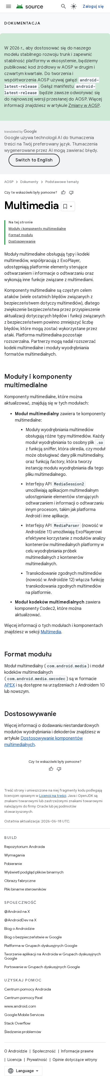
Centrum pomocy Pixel (23, 997)
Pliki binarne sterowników (25, 889)
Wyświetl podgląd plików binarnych (34, 872)
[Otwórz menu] (8, 6)
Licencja (14, 1060)
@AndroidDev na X (20, 920)
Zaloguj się (93, 6)
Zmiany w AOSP (83, 105)
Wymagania (14, 855)
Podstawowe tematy (62, 182)
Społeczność (44, 1051)
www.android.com (20, 1006)
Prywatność (37, 1060)
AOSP (8, 182)
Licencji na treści (52, 795)
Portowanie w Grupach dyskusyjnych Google (42, 966)
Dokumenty (29, 182)
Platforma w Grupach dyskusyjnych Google (40, 945)
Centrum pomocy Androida (27, 989)
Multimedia (51, 632)
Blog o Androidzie (19, 928)
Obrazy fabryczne (20, 880)
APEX (9, 685)
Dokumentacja (22, 23)
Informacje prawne (77, 1051)
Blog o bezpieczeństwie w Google (33, 937)
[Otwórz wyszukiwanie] (63, 6)
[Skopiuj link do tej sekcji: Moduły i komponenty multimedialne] (53, 385)
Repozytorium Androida (24, 846)
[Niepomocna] (71, 193)
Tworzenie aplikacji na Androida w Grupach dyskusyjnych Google (52, 956)
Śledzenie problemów (22, 1031)
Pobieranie (13, 863)
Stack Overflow (17, 1023)
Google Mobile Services (24, 1014)
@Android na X (17, 911)
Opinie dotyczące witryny (75, 1060)
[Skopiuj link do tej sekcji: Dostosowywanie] (61, 714)
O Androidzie (15, 1051)
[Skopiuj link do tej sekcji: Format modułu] (57, 655)
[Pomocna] (63, 193)
